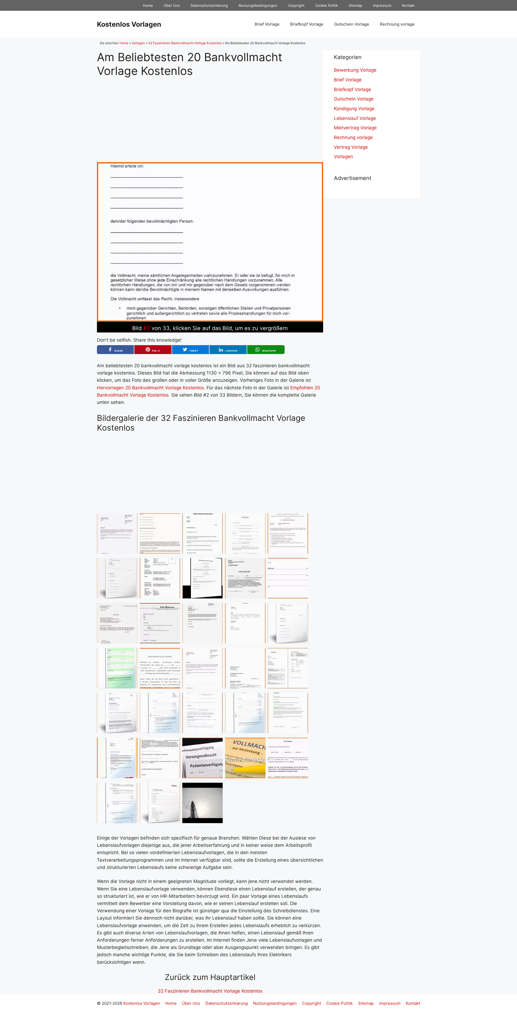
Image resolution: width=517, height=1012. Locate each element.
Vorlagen (138, 43)
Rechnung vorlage (397, 24)
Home (148, 5)
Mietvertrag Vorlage (355, 127)
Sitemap (355, 5)
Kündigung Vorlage (354, 108)
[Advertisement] (210, 115)
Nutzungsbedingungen (258, 5)
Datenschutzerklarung (209, 5)
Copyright (296, 5)
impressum (382, 5)
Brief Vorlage (267, 24)
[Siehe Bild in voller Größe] (210, 320)
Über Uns (172, 5)
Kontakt (408, 5)
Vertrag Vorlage (351, 147)
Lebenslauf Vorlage (355, 118)
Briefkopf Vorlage (306, 24)
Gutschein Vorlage (351, 24)
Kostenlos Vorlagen (129, 24)
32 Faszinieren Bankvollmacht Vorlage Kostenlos (185, 43)
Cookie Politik (326, 5)
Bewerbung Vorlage (355, 70)
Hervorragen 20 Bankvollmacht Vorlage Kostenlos (150, 387)
